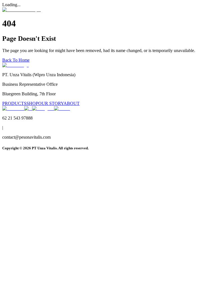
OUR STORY (51, 103)
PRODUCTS (14, 103)
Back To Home (16, 60)
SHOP (32, 103)
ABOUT (72, 103)
